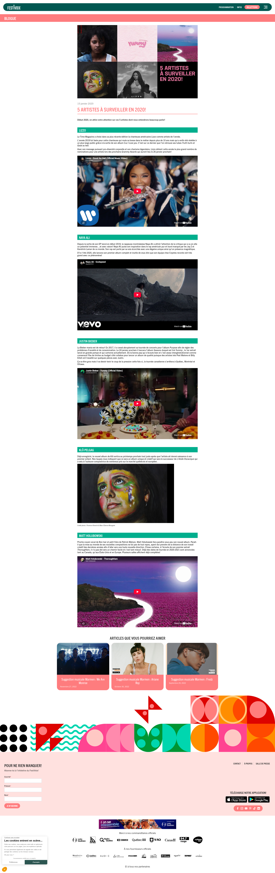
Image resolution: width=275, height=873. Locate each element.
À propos (248, 763)
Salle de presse (263, 763)
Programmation (226, 7)
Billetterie (252, 7)
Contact (237, 763)
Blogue (10, 18)
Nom (6, 795)
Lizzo (153, 136)
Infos (239, 7)
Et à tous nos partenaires (137, 866)
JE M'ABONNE (12, 805)
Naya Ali (149, 244)
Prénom (7, 786)
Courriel (7, 777)
